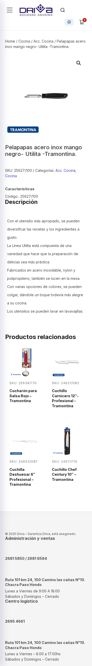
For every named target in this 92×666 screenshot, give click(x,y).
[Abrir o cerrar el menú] (9, 10)
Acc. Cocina (43, 41)
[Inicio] (36, 10)
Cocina (24, 41)
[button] (78, 63)
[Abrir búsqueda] (62, 10)
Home (10, 41)
